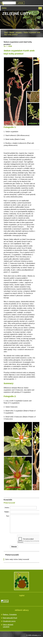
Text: (7, 516)
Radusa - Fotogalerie (10, 614)
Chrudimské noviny (9, 621)
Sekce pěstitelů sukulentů (8, 626)
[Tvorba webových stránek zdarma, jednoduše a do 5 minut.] (40, 635)
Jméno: (6, 507)
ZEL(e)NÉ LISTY (16, 13)
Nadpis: (6, 512)
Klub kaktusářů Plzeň (10, 618)
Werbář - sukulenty (15, 32)
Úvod (6, 32)
